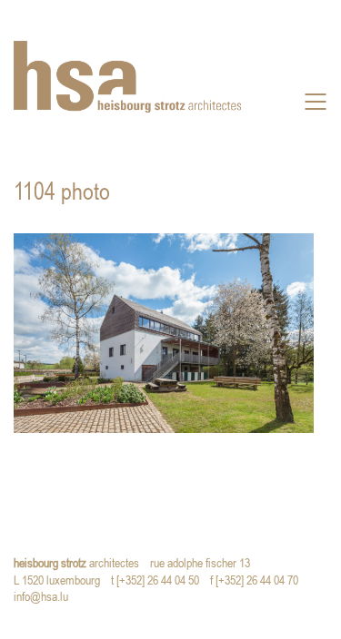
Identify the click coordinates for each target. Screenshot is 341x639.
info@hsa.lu (45, 598)
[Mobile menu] (316, 102)
